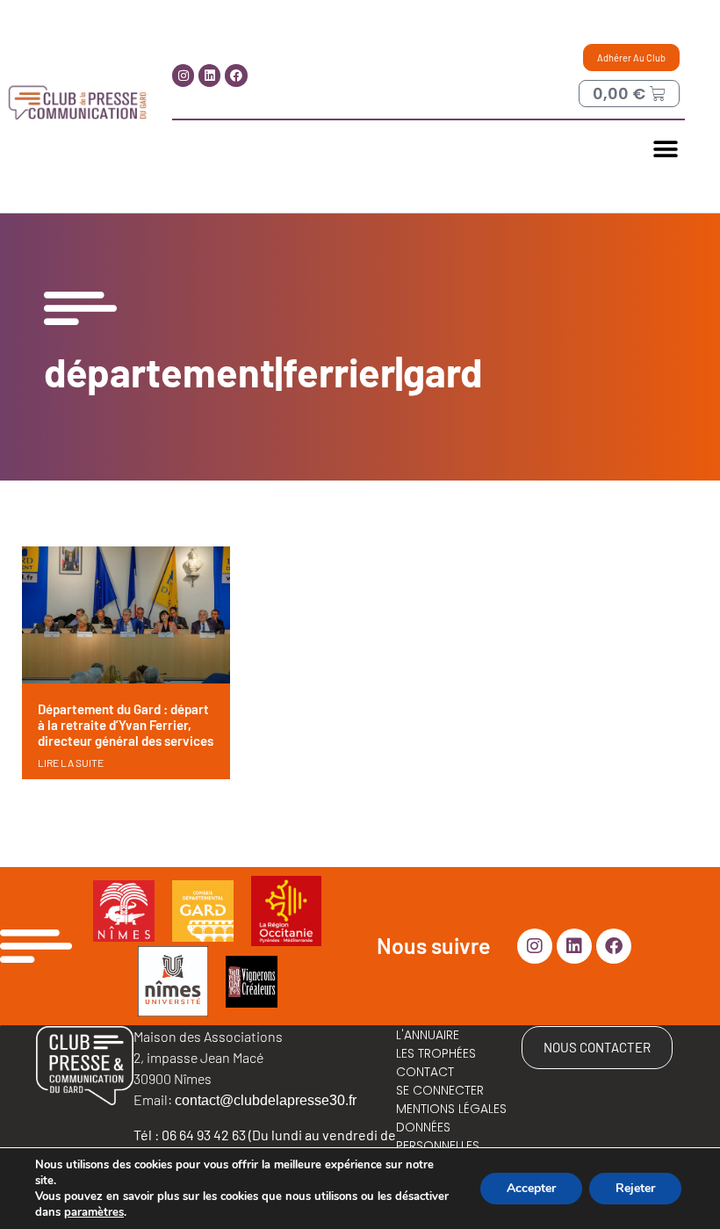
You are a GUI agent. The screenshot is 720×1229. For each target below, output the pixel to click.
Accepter (531, 1188)
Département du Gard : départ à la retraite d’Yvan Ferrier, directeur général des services (125, 724)
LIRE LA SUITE (71, 762)
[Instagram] (183, 75)
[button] (665, 149)
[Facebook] (236, 75)
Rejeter (635, 1188)
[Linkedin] (209, 75)
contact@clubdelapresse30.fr (265, 1100)
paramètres (94, 1212)
